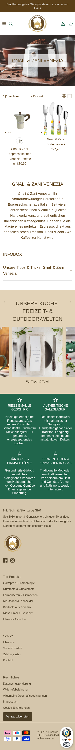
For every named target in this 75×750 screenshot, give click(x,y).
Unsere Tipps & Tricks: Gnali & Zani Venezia (33, 270)
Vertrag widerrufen (17, 716)
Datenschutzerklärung (17, 683)
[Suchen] (12, 23)
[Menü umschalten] (4, 23)
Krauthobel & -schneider (18, 601)
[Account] (62, 23)
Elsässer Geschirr (14, 619)
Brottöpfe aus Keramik (17, 607)
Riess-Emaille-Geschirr (17, 613)
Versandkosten (12, 648)
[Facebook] (5, 560)
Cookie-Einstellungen (16, 707)
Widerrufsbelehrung (15, 689)
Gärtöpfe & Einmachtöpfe (19, 583)
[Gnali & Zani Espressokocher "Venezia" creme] (19, 118)
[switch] (66, 744)
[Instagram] (12, 560)
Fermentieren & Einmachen (20, 595)
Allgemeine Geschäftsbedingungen (25, 695)
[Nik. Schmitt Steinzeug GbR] (37, 23)
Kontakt (8, 660)
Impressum (10, 701)
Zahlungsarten (12, 654)
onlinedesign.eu (46, 738)
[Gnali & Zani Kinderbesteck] (55, 118)
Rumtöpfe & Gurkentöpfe (18, 588)
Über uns (9, 642)
